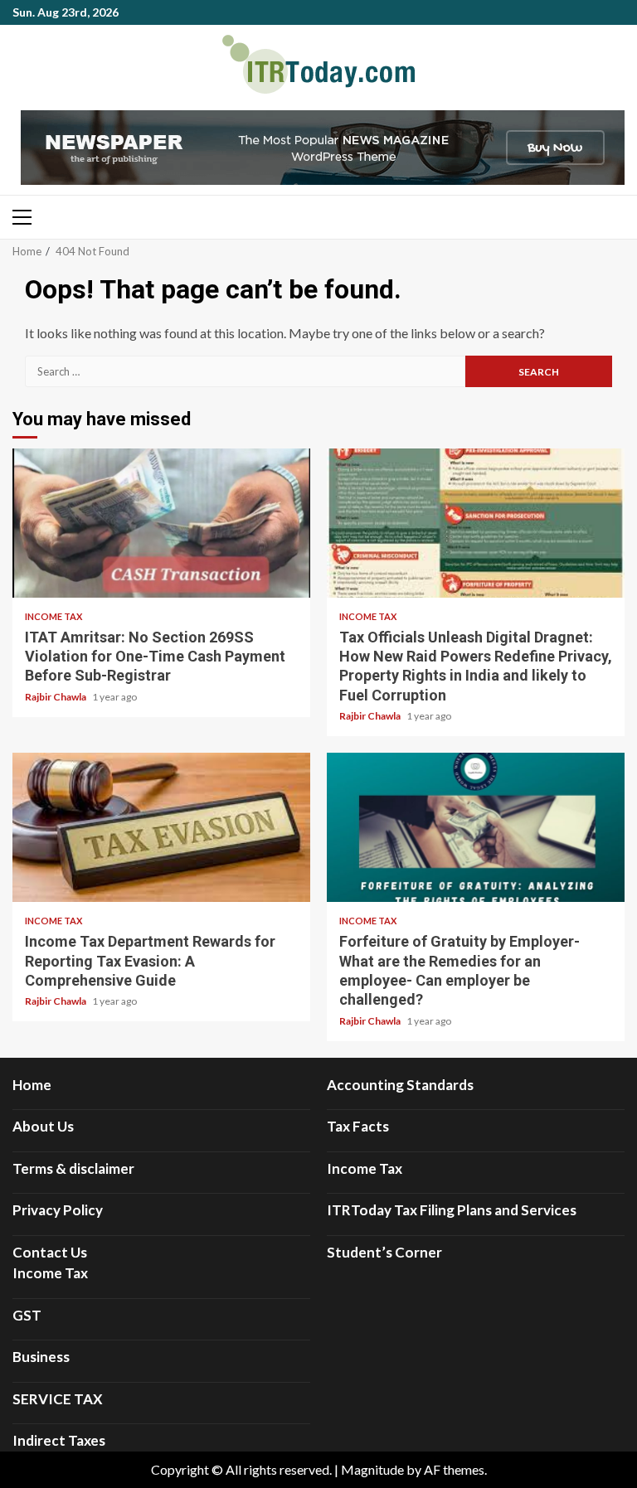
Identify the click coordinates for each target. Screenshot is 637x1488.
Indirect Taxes (58, 1440)
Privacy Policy (57, 1210)
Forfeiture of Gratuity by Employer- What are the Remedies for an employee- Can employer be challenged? (476, 827)
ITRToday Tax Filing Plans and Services (451, 1210)
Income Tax (53, 616)
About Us (43, 1126)
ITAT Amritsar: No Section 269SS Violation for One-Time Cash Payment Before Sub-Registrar (161, 523)
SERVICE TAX (57, 1399)
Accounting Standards (400, 1084)
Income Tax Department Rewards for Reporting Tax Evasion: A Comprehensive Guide (161, 827)
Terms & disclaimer (73, 1168)
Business (41, 1356)
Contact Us (49, 1252)
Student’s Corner (384, 1252)
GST (26, 1315)
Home (31, 1084)
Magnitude (372, 1469)
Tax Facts (358, 1126)
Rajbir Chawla (56, 697)
